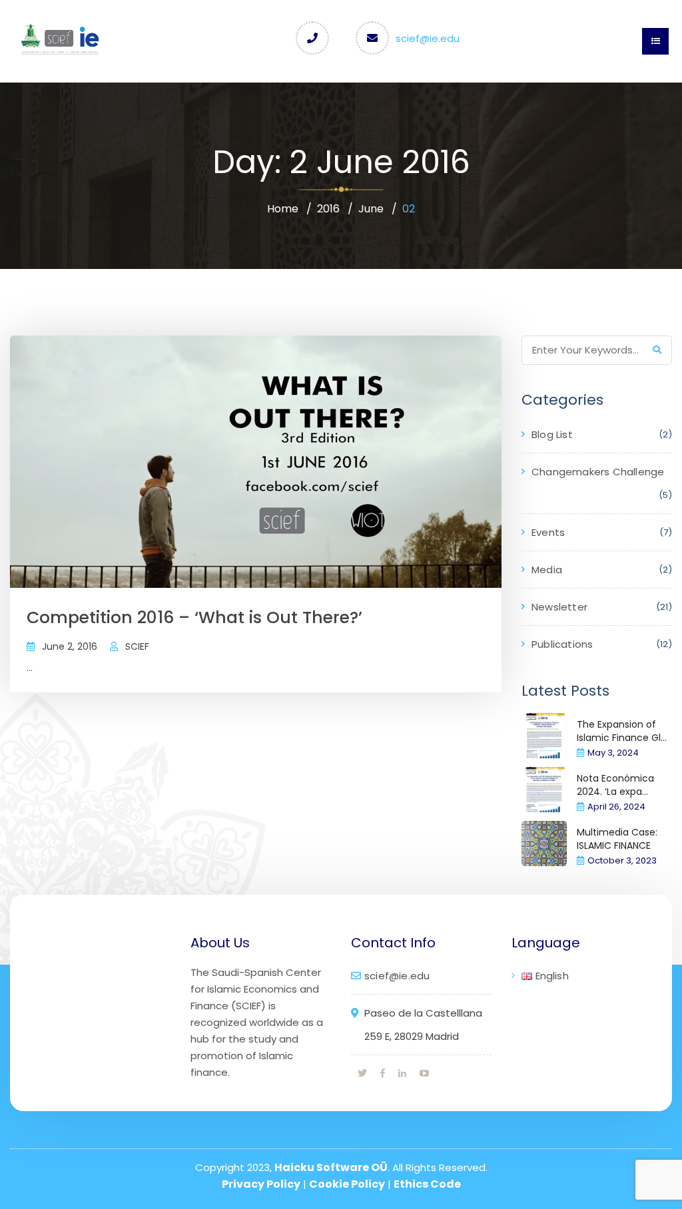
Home (282, 208)
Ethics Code (427, 1184)
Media (546, 570)
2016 (328, 208)
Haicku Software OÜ (331, 1167)
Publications (562, 644)
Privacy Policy (261, 1184)
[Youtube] (424, 1073)
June (371, 208)
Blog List (552, 434)
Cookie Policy (347, 1184)
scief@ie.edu (428, 38)
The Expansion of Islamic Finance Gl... (622, 731)
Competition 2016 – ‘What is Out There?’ (194, 617)
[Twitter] (362, 1073)
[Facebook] (382, 1073)
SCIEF (137, 646)
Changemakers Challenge (597, 472)
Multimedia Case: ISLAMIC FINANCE (617, 839)
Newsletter (559, 607)
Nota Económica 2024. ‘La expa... (615, 785)
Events (548, 532)
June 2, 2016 (69, 646)
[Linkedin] (402, 1073)
